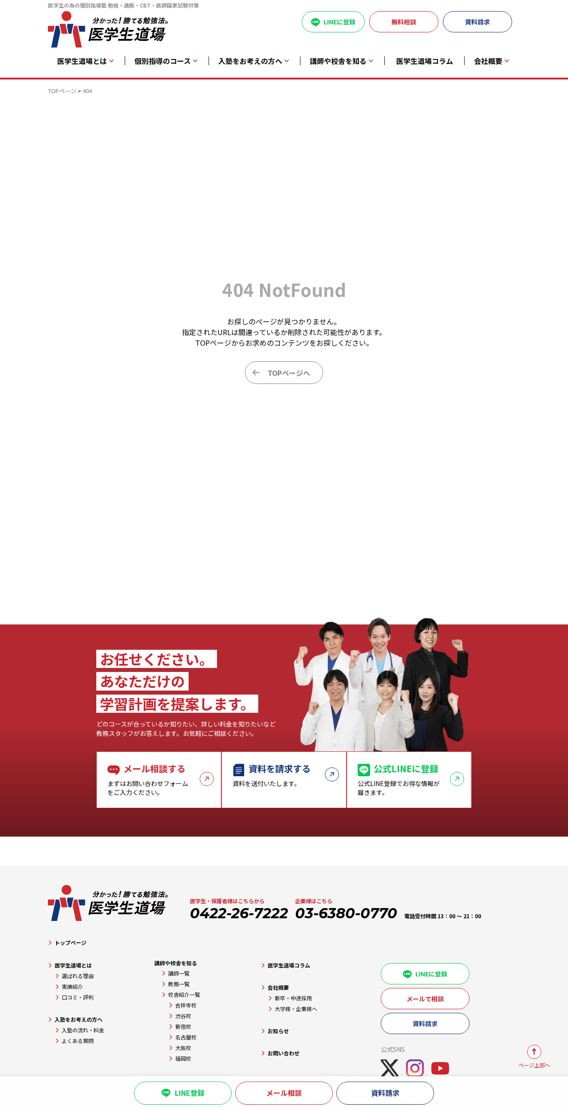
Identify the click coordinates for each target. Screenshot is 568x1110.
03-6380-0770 (346, 913)
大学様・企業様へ (296, 1008)
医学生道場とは (73, 965)
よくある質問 (78, 1040)
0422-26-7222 (239, 913)
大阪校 (183, 1047)
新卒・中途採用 (293, 998)
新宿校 (183, 1026)
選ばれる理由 (78, 976)
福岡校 (183, 1058)
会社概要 (278, 987)
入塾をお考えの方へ (79, 1019)
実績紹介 (72, 986)
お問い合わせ (284, 1053)
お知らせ (278, 1031)
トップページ (71, 942)
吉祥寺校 (186, 1005)
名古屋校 (186, 1037)
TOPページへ (289, 372)
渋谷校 (183, 1015)
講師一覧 (178, 973)
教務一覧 (178, 984)
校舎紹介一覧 (184, 994)
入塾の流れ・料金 (83, 1030)
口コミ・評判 (78, 997)
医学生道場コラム (424, 61)
